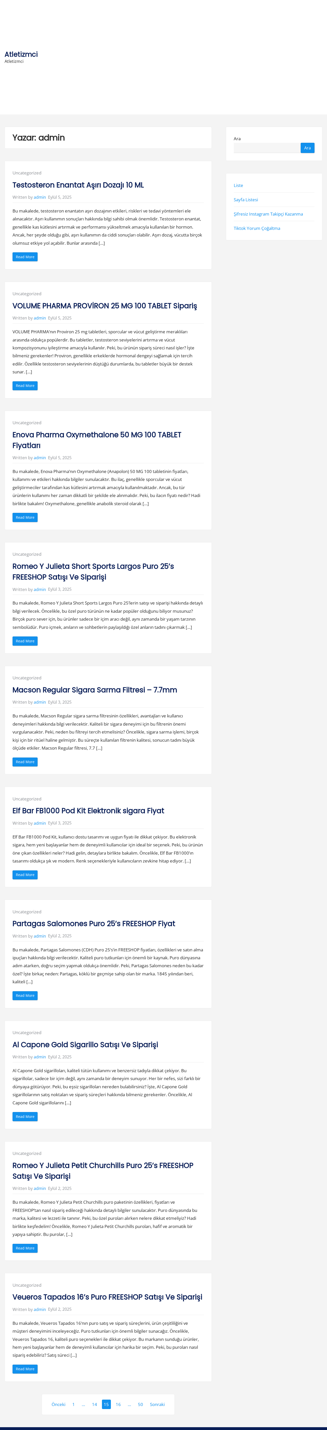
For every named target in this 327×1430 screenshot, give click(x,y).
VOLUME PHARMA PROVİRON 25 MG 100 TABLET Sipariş (105, 306)
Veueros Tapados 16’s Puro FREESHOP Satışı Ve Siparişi (107, 1297)
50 (140, 1404)
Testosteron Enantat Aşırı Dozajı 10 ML (78, 185)
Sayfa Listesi (246, 200)
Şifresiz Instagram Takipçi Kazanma (268, 214)
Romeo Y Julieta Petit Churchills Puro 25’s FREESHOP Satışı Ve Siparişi (103, 1171)
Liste (238, 185)
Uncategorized (27, 173)
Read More (27, 257)
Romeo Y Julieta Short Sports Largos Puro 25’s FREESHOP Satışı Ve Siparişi (93, 571)
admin (40, 197)
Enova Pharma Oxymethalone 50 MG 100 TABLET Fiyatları (97, 440)
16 (118, 1404)
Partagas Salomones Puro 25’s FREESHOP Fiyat (94, 924)
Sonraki (157, 1404)
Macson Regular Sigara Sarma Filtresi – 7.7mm (95, 690)
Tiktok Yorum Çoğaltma (257, 228)
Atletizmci (21, 54)
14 (94, 1404)
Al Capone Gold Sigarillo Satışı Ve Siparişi (85, 1045)
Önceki (58, 1404)
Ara (237, 138)
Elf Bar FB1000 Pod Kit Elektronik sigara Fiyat (88, 811)
